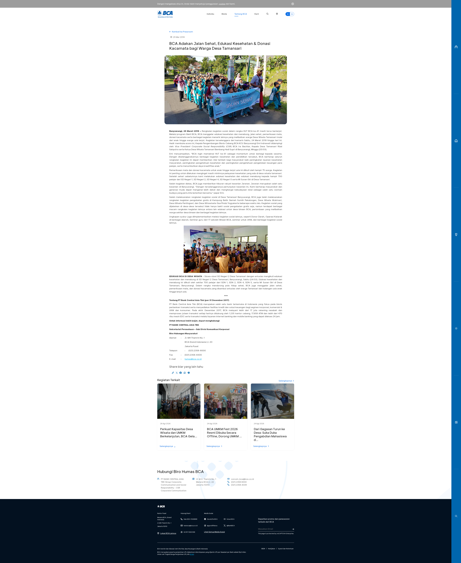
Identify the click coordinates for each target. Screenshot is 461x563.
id (287, 14)
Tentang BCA (240, 14)
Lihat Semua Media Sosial (214, 532)
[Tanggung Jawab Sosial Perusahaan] (456, 422)
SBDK (263, 549)
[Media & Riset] (456, 516)
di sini (192, 554)
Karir (257, 14)
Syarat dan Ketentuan (286, 549)
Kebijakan (271, 549)
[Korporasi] (456, 47)
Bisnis (224, 14)
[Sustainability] (456, 328)
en (292, 14)
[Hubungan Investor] (456, 141)
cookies (222, 4)
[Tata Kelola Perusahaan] (456, 235)
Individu (210, 14)
